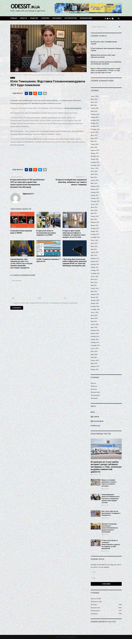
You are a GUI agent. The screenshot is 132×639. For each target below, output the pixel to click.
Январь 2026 (94, 117)
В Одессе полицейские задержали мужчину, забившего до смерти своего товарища (71, 182)
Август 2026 (94, 96)
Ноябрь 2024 (94, 159)
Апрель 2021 (95, 288)
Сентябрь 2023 (95, 201)
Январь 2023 (94, 225)
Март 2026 (94, 111)
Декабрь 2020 (95, 300)
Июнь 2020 (94, 318)
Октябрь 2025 (95, 126)
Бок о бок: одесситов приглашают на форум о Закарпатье (111, 513)
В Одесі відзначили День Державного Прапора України (106, 49)
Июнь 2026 (94, 102)
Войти (93, 412)
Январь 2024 (94, 189)
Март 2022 (94, 255)
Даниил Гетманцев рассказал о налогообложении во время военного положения (110, 528)
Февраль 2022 (95, 258)
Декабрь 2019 (95, 336)
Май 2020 (94, 321)
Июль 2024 (94, 171)
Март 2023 (94, 219)
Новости (23, 18)
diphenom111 (28, 194)
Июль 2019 (94, 351)
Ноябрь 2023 (94, 195)
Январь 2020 (94, 333)
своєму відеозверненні (73, 108)
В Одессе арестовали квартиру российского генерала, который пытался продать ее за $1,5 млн (74, 234)
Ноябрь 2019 (94, 339)
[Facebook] (106, 18)
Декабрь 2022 (95, 228)
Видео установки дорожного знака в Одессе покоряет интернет (109, 483)
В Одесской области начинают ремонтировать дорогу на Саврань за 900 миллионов (111, 544)
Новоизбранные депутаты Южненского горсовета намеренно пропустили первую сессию (111, 498)
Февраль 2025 (95, 150)
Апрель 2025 (95, 144)
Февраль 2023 (95, 222)
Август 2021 (94, 276)
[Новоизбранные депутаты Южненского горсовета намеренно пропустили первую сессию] (96, 497)
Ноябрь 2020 (94, 303)
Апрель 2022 (95, 252)
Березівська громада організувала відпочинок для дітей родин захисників (106, 63)
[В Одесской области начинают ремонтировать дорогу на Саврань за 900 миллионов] (96, 543)
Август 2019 (94, 348)
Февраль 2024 (95, 186)
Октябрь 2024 (95, 162)
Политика (45, 18)
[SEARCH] (119, 27)
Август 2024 (94, 168)
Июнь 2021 (94, 282)
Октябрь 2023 (95, 198)
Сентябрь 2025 (95, 129)
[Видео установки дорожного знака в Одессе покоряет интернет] (96, 482)
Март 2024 (94, 183)
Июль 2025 (94, 135)
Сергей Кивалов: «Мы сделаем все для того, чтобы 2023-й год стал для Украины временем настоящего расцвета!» (21, 263)
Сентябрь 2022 (95, 237)
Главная (13, 18)
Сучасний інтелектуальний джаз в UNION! (21, 232)
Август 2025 (94, 132)
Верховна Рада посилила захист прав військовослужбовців (103, 56)
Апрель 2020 (95, 324)
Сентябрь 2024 (95, 165)
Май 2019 (94, 357)
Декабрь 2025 (95, 120)
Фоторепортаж (71, 18)
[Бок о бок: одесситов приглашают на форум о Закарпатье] (96, 513)
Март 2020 (94, 327)
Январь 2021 (94, 297)
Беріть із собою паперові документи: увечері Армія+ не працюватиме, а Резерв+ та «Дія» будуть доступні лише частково (105, 70)
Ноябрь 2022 (94, 231)
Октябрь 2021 (95, 270)
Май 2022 (94, 249)
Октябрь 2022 (95, 234)
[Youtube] (108, 18)
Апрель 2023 (95, 216)
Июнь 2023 (94, 210)
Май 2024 (94, 177)
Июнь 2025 (94, 138)
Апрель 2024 (95, 180)
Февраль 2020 (95, 330)
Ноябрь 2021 (94, 267)
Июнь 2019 (94, 354)
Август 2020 (94, 312)
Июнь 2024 (94, 174)
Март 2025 (94, 147)
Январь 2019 (94, 369)
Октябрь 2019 (95, 342)
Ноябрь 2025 (94, 123)
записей (95, 416)
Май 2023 (94, 213)
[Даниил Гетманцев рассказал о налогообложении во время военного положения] (96, 526)
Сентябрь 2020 (95, 309)
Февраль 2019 (95, 366)
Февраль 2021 (95, 294)
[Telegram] (113, 18)
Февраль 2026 (95, 114)
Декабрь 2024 (95, 156)
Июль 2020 (94, 315)
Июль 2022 (94, 243)
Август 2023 (94, 204)
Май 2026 (94, 105)
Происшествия (86, 18)
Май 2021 (94, 285)
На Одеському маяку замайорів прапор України (104, 43)
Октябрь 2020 (95, 306)
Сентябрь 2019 (95, 345)
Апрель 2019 (95, 360)
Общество (34, 18)
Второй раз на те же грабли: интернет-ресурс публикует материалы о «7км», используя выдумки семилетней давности (106, 467)
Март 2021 (94, 291)
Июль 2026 (94, 99)
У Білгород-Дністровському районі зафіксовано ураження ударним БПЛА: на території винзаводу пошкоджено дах (75, 262)
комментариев (97, 421)
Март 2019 (94, 363)
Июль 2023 (94, 207)
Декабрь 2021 (95, 264)
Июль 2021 (94, 279)
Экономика (56, 18)
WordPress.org (95, 425)
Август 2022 (94, 240)
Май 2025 (94, 141)
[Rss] (110, 18)
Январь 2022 (94, 261)
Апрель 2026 (95, 108)
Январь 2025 (94, 153)
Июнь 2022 (94, 246)
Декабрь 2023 (95, 192)
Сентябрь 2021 (95, 273)
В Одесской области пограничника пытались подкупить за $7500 (46, 233)
